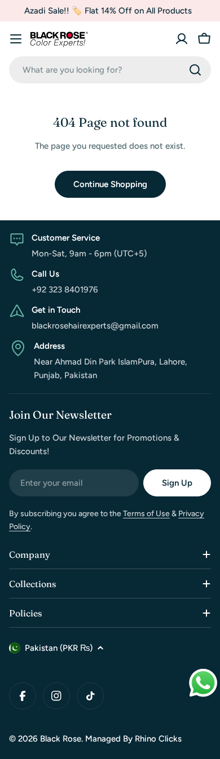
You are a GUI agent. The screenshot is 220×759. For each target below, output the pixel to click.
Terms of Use (146, 513)
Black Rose (60, 739)
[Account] (181, 39)
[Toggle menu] (16, 39)
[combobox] (110, 69)
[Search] (195, 70)
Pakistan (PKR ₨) (59, 648)
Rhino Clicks (158, 739)
